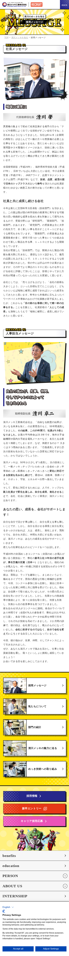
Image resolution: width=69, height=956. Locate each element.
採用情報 (32, 795)
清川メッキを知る (19, 37)
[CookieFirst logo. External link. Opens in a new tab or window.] (4, 911)
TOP (6, 37)
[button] (8, 907)
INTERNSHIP (15, 896)
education (11, 866)
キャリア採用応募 (32, 821)
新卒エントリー (32, 808)
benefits (9, 856)
